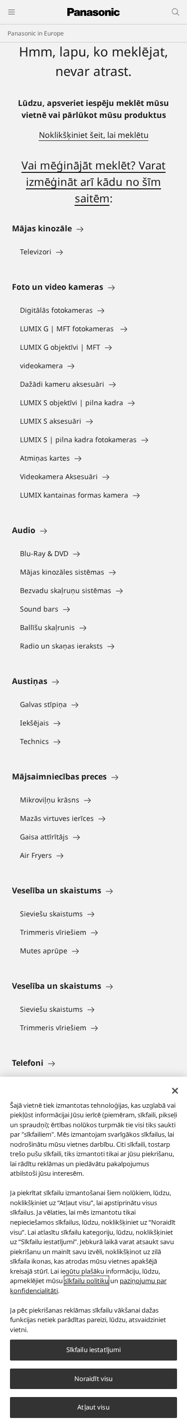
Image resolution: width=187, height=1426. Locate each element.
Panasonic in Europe (35, 33)
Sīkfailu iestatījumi (93, 1349)
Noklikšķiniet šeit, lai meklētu (94, 134)
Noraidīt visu (93, 1378)
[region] (93, 1251)
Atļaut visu (93, 1407)
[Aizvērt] (175, 1091)
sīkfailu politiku (86, 1280)
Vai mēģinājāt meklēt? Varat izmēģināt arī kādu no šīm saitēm (93, 181)
